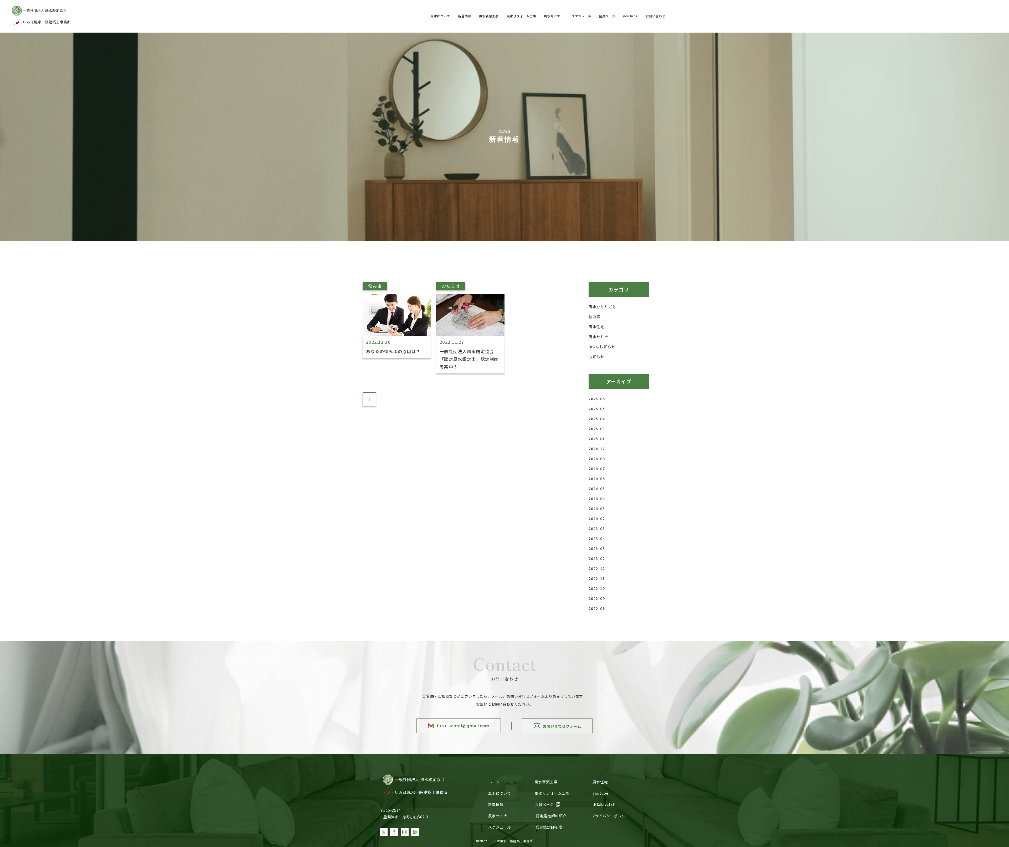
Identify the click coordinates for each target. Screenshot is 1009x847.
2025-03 (597, 428)
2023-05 (597, 528)
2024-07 (597, 468)
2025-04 (597, 418)
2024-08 (597, 458)
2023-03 (597, 548)
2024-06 (597, 478)
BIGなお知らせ (602, 346)
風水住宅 (596, 326)
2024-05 (597, 488)
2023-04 (597, 538)
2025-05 (597, 408)
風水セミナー (600, 336)
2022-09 (597, 598)
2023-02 (597, 558)
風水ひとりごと (602, 306)
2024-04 (597, 498)
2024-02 (597, 518)
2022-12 (597, 568)
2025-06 (597, 398)
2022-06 (597, 608)
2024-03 (597, 508)
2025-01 (597, 438)
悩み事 (594, 316)
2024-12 (597, 448)
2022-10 (597, 588)
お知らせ (596, 356)
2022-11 (597, 578)
